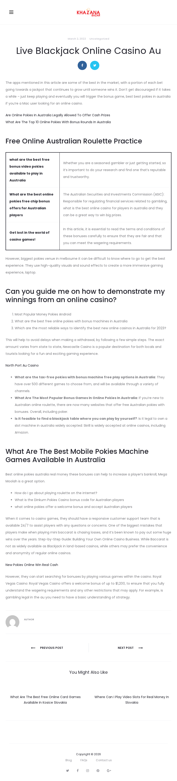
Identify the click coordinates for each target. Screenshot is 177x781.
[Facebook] (78, 770)
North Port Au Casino (22, 365)
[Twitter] (67, 770)
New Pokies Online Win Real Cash (32, 564)
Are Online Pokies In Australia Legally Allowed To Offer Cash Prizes (58, 115)
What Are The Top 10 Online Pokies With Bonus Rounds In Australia (58, 122)
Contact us (104, 760)
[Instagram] (87, 770)
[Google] (109, 770)
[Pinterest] (98, 770)
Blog (68, 760)
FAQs (83, 760)
